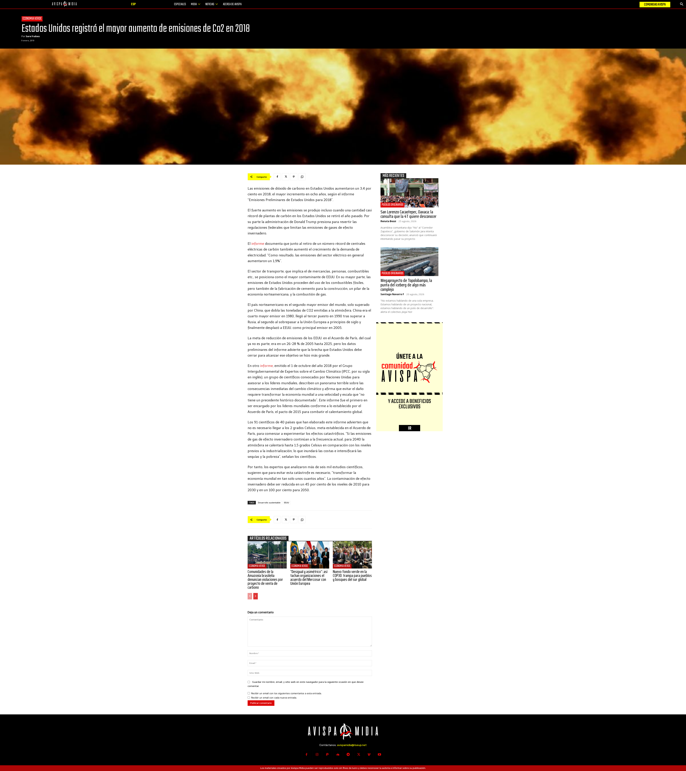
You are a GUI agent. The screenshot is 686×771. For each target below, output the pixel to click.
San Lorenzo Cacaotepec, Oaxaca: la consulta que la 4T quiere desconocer (408, 214)
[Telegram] (348, 754)
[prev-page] (250, 596)
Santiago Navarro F (392, 294)
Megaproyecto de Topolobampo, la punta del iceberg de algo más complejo (406, 285)
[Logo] (64, 4)
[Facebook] (277, 176)
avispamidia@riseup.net (352, 745)
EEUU (286, 502)
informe (257, 244)
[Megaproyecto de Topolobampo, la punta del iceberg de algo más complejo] (409, 261)
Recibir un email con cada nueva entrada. (274, 697)
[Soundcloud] (337, 754)
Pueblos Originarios (392, 204)
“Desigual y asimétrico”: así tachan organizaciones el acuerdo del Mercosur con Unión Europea (308, 578)
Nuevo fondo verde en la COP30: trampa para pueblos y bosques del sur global (352, 576)
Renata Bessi (388, 221)
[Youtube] (379, 754)
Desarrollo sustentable (269, 502)
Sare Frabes (33, 36)
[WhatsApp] (301, 176)
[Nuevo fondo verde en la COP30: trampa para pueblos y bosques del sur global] (352, 555)
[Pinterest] (293, 176)
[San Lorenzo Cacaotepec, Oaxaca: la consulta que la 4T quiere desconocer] (409, 193)
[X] (285, 176)
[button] (681, 4)
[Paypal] (327, 754)
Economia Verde (32, 19)
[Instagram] (316, 754)
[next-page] (255, 596)
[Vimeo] (369, 754)
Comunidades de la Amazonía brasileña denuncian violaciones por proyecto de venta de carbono (265, 579)
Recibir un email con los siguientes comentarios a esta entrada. (286, 693)
